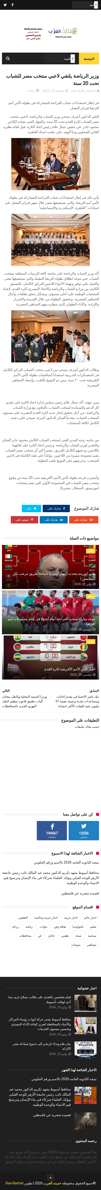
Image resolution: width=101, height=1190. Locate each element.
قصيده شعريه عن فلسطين (80, 893)
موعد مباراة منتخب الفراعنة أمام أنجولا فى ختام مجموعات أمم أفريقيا (51, 621)
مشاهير (91, 945)
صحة (78, 935)
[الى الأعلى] (50, 1177)
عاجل (51, 935)
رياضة (31, 90)
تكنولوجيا (78, 926)
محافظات (25, 935)
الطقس (23, 917)
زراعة (15, 926)
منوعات (75, 945)
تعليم (93, 926)
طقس (65, 935)
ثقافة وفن (60, 926)
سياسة (92, 935)
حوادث (43, 926)
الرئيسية (89, 58)
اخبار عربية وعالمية (46, 917)
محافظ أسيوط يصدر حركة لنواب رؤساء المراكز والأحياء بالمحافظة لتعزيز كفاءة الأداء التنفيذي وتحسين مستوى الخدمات (40, 1024)
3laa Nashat (14, 1183)
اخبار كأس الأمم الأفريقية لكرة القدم (69, 669)
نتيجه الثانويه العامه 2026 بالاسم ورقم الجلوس (66, 862)
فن (39, 935)
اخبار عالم (90, 917)
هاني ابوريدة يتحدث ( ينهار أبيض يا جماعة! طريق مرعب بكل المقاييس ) (54, 576)
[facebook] (12, 5)
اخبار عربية (70, 917)
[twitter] (5, 5)
